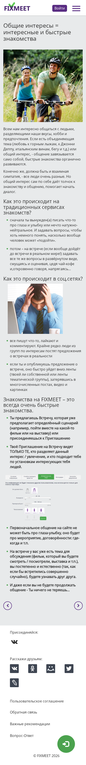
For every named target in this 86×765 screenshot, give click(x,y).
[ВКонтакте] (14, 668)
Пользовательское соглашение (37, 701)
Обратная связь (23, 712)
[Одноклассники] (32, 668)
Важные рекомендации (30, 723)
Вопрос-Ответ (22, 735)
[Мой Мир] (50, 668)
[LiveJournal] (14, 682)
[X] (69, 668)
